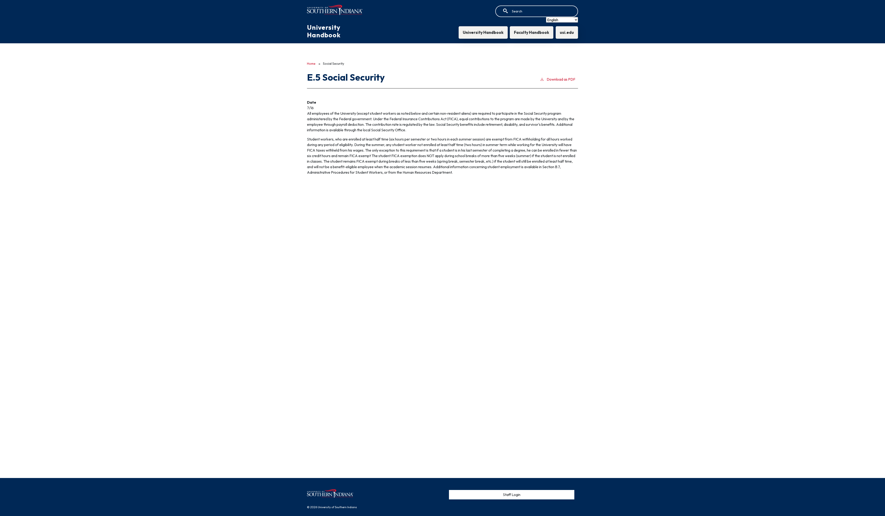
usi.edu (567, 32)
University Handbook (483, 32)
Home (311, 64)
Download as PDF (561, 79)
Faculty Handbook (531, 32)
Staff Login (511, 494)
